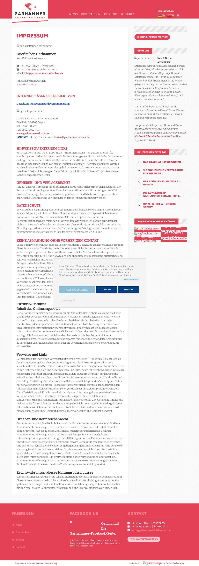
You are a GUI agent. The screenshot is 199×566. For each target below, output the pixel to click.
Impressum (32, 35)
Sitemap (31, 563)
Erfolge (110, 14)
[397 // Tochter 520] (174, 231)
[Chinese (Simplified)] (169, 15)
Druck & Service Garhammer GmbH (158, 136)
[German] (160, 15)
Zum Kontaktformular (144, 539)
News (73, 14)
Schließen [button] (128, 289)
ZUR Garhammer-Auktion (152, 37)
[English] (174, 15)
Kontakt (127, 14)
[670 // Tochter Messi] (147, 228)
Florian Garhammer (175, 563)
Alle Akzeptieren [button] (77, 289)
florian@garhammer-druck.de (71, 137)
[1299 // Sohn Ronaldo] (174, 238)
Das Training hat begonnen (162, 162)
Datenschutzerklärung (131, 279)
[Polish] (179, 15)
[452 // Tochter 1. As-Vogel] (147, 234)
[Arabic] (164, 15)
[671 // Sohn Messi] (147, 241)
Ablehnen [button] (106, 289)
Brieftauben (91, 14)
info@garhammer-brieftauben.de (43, 73)
